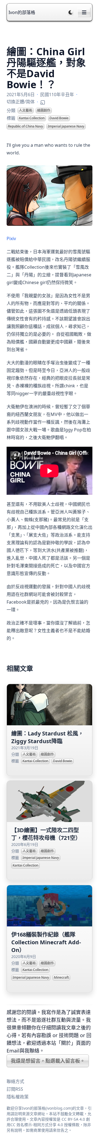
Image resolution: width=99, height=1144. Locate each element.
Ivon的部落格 (22, 12)
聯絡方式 (15, 1081)
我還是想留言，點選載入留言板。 (48, 1060)
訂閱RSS (15, 1089)
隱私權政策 (18, 1097)
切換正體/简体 (21, 102)
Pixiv (11, 238)
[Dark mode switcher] (70, 12)
